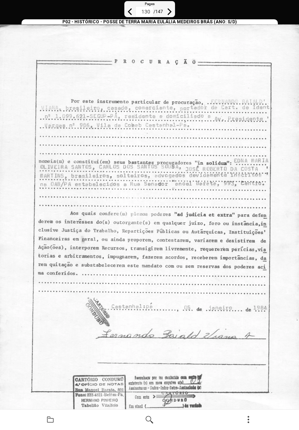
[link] (50, 420)
